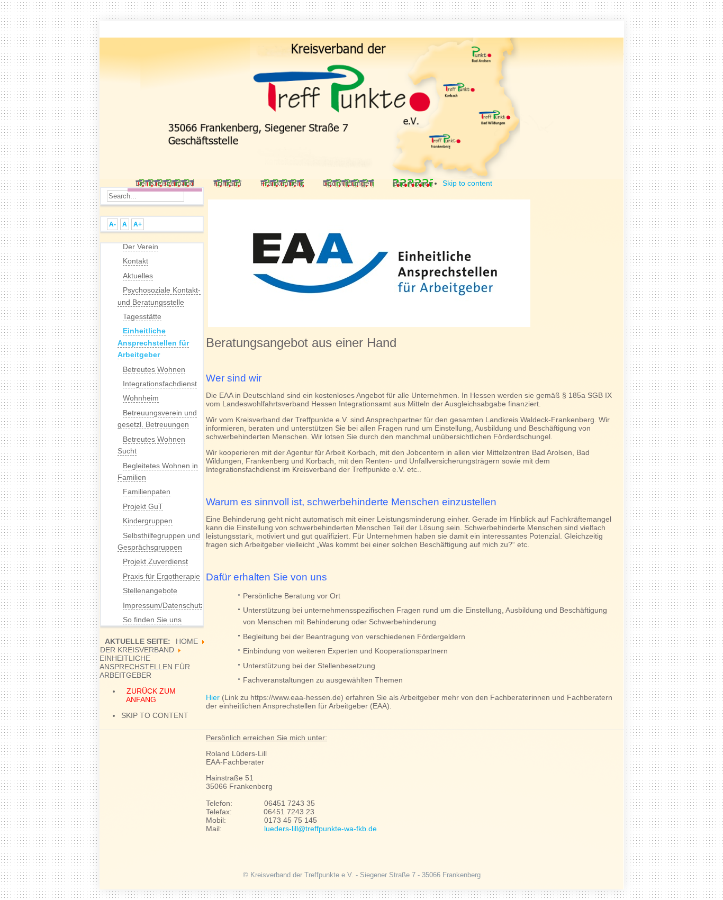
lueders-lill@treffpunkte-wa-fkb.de (320, 828)
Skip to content (467, 183)
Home (187, 641)
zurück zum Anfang (151, 695)
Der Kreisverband (137, 650)
